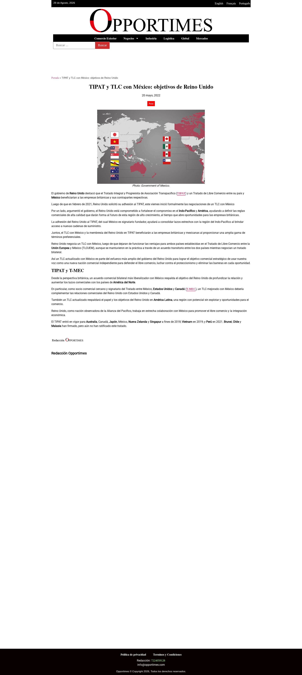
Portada (55, 78)
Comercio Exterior (105, 38)
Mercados (202, 38)
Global (185, 38)
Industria (151, 38)
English (219, 3)
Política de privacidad (133, 654)
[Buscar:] (74, 45)
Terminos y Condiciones (167, 654)
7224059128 (158, 660)
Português (244, 3)
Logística (169, 38)
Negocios (129, 38)
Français (231, 3)
